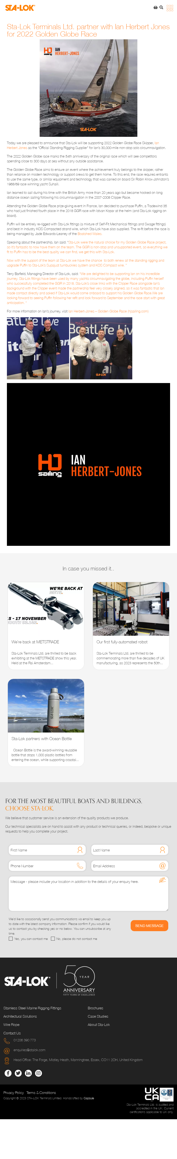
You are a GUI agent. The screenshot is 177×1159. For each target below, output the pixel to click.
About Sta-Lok (99, 1024)
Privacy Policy (13, 1092)
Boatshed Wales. (90, 234)
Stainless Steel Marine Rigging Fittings (32, 1008)
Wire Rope (11, 1024)
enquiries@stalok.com (29, 1050)
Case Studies (98, 1016)
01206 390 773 (25, 1040)
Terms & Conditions (41, 1092)
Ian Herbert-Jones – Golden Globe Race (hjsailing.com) (108, 311)
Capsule (89, 1098)
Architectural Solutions (20, 1016)
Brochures (95, 1008)
